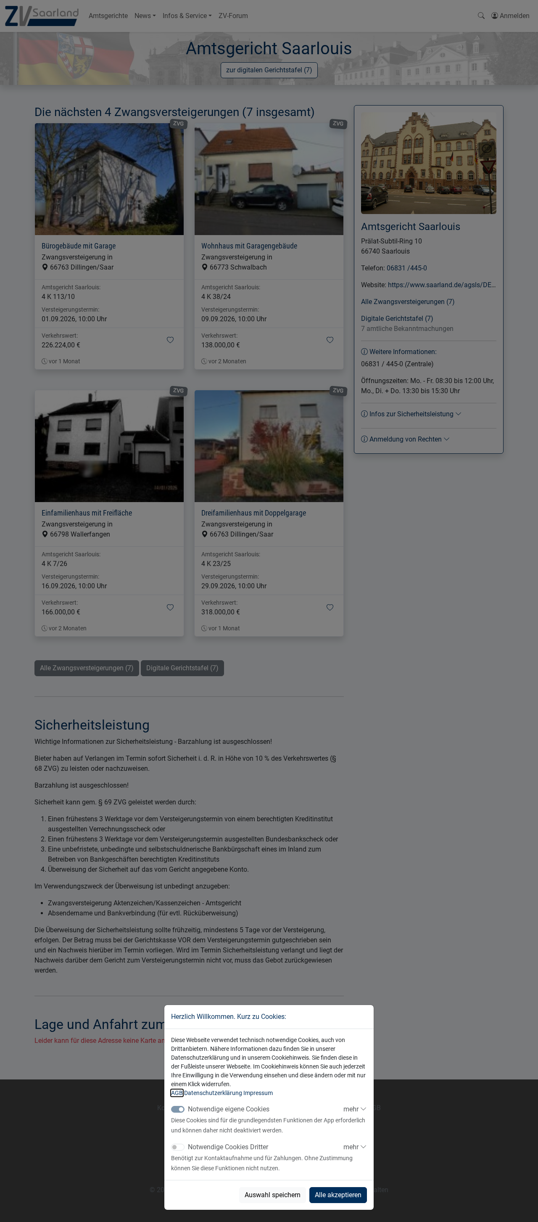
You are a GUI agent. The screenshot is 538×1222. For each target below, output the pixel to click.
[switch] (178, 1147)
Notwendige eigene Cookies (228, 1109)
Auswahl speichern (273, 1195)
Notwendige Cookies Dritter (228, 1147)
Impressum (258, 1093)
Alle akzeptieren (338, 1195)
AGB (177, 1093)
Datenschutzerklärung (213, 1093)
